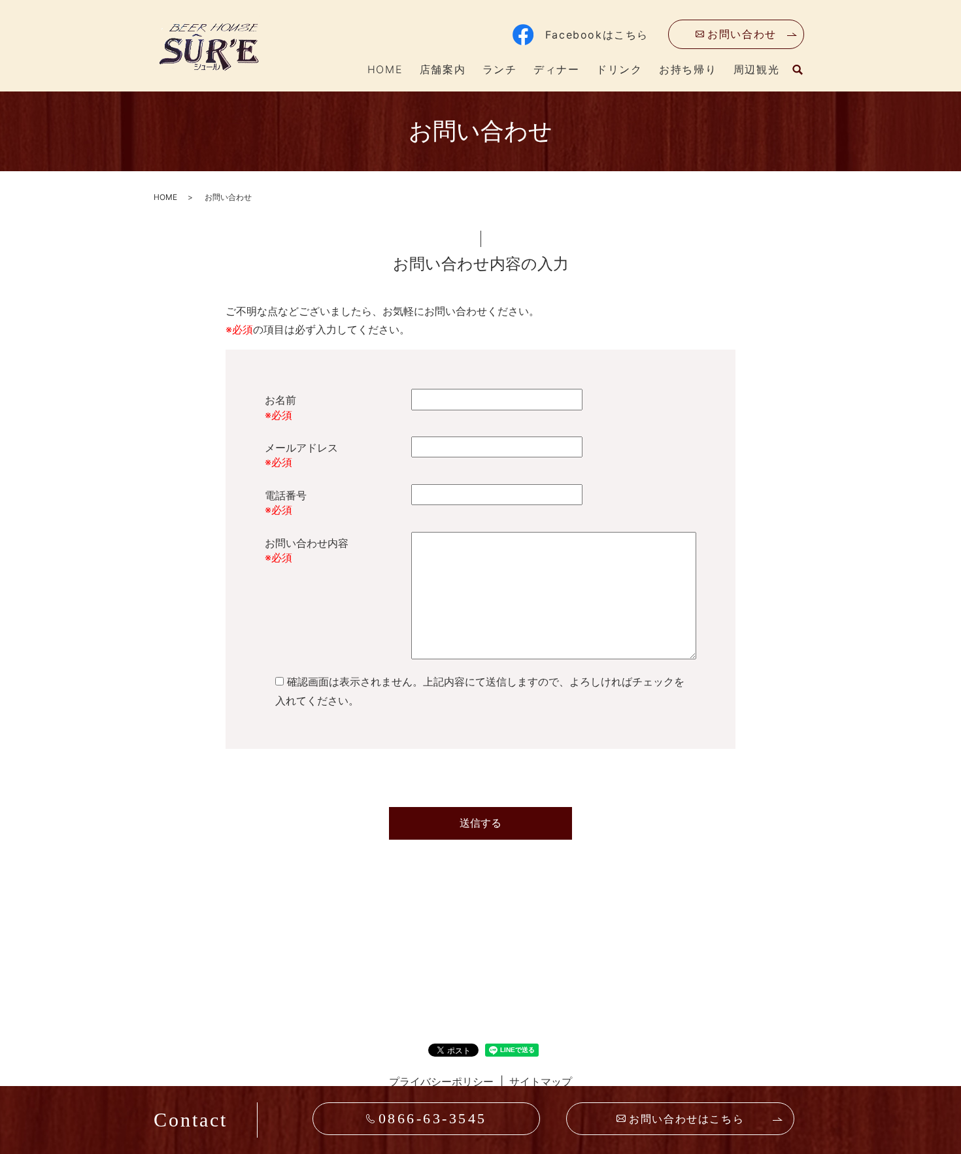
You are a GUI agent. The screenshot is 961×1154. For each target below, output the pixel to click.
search (797, 70)
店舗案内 (442, 69)
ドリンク (619, 69)
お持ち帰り (688, 69)
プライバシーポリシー (441, 1081)
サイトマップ (540, 1081)
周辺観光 (756, 69)
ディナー (556, 69)
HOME (385, 69)
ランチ (499, 69)
